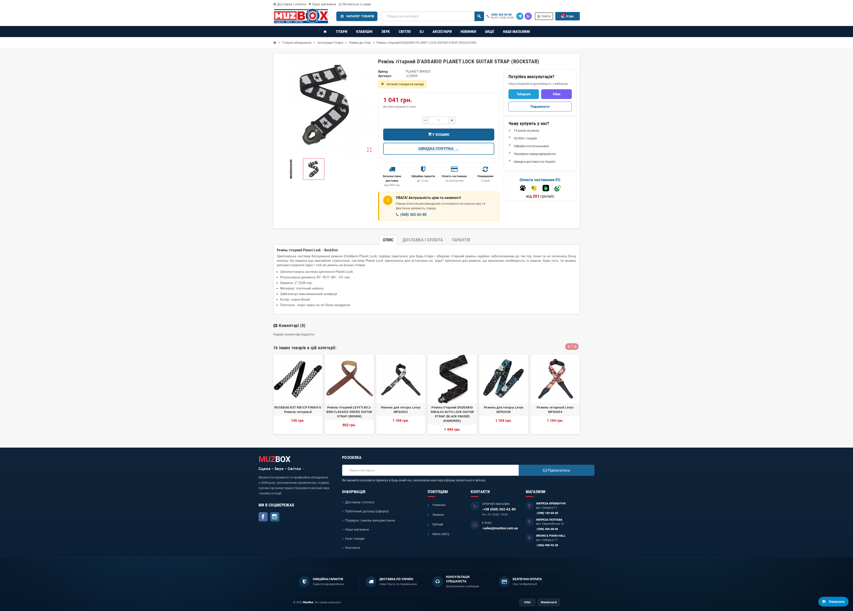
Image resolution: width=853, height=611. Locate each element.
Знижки (438, 514)
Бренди (437, 524)
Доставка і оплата (289, 4)
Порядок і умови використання (370, 520)
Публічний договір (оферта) (367, 511)
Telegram (524, 94)
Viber (556, 94)
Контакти (352, 548)
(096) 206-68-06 (547, 529)
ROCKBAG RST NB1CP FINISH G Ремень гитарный (297, 410)
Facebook (263, 517)
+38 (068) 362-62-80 (499, 509)
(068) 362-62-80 (501, 14)
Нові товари (355, 539)
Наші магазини (322, 4)
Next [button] (575, 346)
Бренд (383, 71)
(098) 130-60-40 (547, 513)
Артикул (384, 76)
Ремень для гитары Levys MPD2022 (401, 410)
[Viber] (528, 16)
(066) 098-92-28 (547, 545)
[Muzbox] (301, 16)
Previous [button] (568, 346)
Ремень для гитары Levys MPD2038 (503, 410)
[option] (298, 394)
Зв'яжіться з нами (356, 4)
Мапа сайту (440, 534)
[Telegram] (519, 16)
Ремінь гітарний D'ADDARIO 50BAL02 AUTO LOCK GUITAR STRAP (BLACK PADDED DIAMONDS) (452, 414)
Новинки (438, 505)
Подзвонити (540, 107)
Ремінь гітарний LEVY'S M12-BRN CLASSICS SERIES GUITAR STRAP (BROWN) (349, 412)
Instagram (275, 517)
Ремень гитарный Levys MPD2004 (555, 410)
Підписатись (558, 470)
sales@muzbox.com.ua (500, 528)
